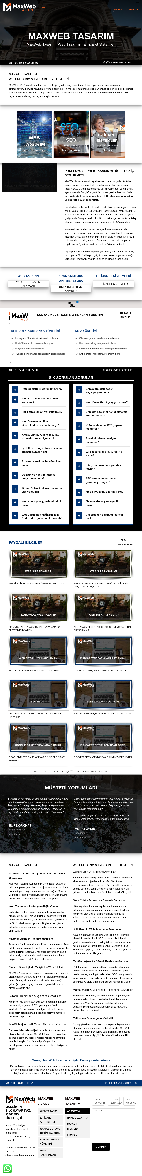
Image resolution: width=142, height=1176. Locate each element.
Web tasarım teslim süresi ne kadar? (104, 453)
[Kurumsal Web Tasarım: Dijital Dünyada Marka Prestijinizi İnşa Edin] (38, 608)
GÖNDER (101, 1146)
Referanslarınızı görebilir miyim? (42, 388)
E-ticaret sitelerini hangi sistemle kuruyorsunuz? (106, 413)
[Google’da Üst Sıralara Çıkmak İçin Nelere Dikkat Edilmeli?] (38, 738)
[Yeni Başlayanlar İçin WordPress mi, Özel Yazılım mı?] (103, 695)
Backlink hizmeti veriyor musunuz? (101, 440)
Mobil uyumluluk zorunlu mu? (105, 491)
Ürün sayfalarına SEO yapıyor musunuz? (104, 427)
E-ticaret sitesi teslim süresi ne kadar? (41, 463)
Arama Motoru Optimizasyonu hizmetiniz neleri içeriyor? (40, 436)
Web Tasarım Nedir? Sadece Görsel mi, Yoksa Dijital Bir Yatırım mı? (102, 628)
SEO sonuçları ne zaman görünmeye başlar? (101, 480)
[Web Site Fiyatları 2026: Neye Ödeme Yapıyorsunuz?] (38, 564)
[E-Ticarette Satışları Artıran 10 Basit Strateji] (103, 651)
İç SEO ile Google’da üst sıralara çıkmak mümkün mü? (42, 450)
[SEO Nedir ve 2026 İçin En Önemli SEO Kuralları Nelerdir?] (38, 695)
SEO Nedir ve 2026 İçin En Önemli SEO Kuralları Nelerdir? (35, 715)
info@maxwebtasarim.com (117, 62)
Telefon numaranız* (116, 1101)
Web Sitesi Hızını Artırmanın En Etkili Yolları (34, 670)
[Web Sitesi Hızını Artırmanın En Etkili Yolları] (38, 651)
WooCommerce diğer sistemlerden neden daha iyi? (40, 423)
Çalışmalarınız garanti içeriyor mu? (104, 516)
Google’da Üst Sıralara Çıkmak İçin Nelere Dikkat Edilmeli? (37, 759)
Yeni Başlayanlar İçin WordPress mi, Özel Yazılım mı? (103, 714)
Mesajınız (100, 1111)
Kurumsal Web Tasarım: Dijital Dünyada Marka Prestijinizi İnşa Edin (34, 628)
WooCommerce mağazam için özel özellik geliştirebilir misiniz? (42, 516)
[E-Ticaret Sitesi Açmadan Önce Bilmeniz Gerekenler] (103, 738)
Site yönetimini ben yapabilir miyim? (104, 467)
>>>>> (55, 96)
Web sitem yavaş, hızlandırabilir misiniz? (42, 503)
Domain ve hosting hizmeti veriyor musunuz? (38, 476)
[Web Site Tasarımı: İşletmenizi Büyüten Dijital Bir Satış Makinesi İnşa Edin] (103, 564)
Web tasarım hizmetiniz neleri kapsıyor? (40, 400)
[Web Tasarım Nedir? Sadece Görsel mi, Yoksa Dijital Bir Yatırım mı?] (103, 608)
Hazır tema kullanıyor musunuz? (42, 411)
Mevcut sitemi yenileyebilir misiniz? (102, 503)
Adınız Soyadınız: (100, 1101)
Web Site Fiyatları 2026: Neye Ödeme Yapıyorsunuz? (37, 583)
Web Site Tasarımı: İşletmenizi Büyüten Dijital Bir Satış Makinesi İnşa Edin (101, 585)
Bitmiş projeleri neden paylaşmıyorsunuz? (100, 390)
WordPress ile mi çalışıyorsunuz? (107, 402)
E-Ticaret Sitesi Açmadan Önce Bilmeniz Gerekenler (103, 757)
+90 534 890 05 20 (25, 62)
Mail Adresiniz (131, 1101)
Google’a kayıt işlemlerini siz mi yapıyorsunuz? (42, 489)
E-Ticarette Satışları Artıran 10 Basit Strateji (100, 670)
